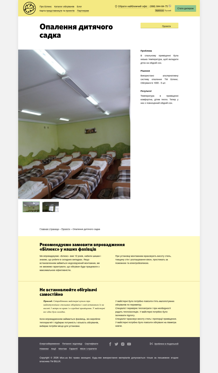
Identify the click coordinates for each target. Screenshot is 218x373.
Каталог (64, 6)
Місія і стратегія (88, 348)
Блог (79, 6)
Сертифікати (91, 343)
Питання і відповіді (72, 343)
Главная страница (49, 229)
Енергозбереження (50, 343)
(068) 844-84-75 (159, 6)
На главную (29, 8)
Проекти (166, 26)
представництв (54, 10)
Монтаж (63, 348)
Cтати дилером (185, 8)
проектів (70, 10)
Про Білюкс (46, 6)
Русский (168, 10)
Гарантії (73, 348)
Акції (53, 348)
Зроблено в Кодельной (166, 343)
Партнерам (83, 10)
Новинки (44, 348)
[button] (128, 124)
